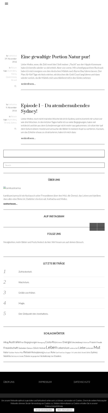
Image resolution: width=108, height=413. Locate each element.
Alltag (5, 342)
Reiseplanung (37, 352)
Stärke (88, 352)
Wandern (57, 356)
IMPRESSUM (45, 381)
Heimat (42, 348)
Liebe (81, 347)
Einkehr (59, 342)
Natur (13, 74)
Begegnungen (31, 342)
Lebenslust (63, 347)
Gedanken (22, 348)
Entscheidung (77, 342)
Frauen (93, 342)
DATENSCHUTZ (82, 381)
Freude (99, 342)
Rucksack (47, 352)
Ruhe (53, 352)
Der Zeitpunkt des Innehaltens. (33, 313)
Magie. (22, 303)
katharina (13, 55)
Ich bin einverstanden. (44, 410)
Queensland (11, 77)
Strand (14, 80)
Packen (17, 352)
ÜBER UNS (8, 381)
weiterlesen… (28, 84)
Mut (97, 347)
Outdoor (11, 352)
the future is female (17, 356)
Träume (27, 356)
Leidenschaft (74, 348)
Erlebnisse (85, 342)
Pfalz (21, 352)
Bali (23, 342)
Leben (51, 347)
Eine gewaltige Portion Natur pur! (55, 57)
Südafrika (7, 356)
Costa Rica (51, 342)
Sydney (14, 122)
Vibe (51, 356)
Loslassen (89, 348)
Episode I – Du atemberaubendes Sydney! (55, 108)
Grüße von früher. (27, 292)
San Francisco (60, 352)
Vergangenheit (35, 356)
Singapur (68, 352)
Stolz (79, 352)
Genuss (30, 348)
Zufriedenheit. (25, 271)
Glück (36, 348)
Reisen (14, 67)
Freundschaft (10, 347)
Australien (11, 71)
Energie (67, 342)
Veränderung (45, 356)
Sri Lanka (74, 352)
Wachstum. (24, 282)
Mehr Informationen (65, 410)
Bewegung (41, 342)
